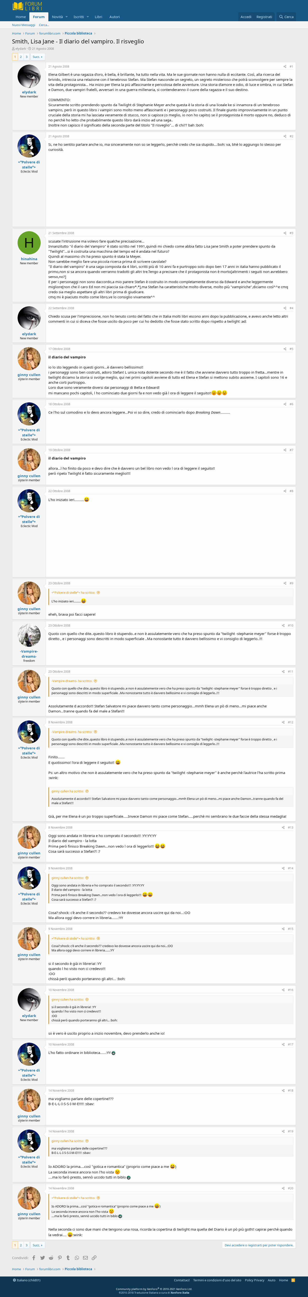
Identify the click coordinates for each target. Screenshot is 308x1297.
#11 (290, 671)
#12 (290, 722)
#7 (291, 450)
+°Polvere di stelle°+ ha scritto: (73, 592)
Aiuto (272, 1280)
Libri (98, 16)
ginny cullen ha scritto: (67, 791)
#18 (290, 1090)
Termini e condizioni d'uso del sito (217, 1280)
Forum (39, 16)
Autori (114, 16)
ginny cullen (29, 374)
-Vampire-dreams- (29, 654)
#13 (290, 827)
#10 (290, 625)
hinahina (29, 258)
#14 (290, 868)
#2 (291, 136)
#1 (291, 66)
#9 (291, 583)
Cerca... (44, 25)
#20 (290, 1188)
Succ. (36, 57)
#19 (290, 1131)
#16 (290, 990)
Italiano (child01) (28, 1280)
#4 (291, 308)
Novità (57, 16)
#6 (291, 404)
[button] (66, 16)
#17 (290, 1044)
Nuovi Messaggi (23, 25)
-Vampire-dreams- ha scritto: (71, 681)
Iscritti (79, 16)
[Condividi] (285, 67)
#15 (290, 929)
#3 (291, 233)
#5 (291, 349)
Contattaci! (182, 1280)
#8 (291, 491)
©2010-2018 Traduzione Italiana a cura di (154, 1292)
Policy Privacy (254, 1280)
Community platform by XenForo (154, 1289)
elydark (20, 48)
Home (21, 16)
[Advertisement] (170, 188)
